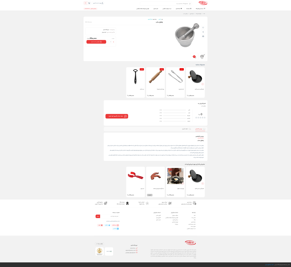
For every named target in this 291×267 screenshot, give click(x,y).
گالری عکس (158, 215)
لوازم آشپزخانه (197, 14)
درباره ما (176, 224)
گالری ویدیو (158, 218)
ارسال (98, 216)
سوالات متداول (175, 215)
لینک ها (188, 9)
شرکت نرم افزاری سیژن (269, 264)
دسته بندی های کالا (200, 9)
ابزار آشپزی (191, 14)
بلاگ (195, 220)
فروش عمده (193, 226)
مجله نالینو (178, 9)
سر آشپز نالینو (175, 220)
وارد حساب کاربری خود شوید (116, 116)
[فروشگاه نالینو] (203, 3)
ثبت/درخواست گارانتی (167, 9)
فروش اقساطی (175, 222)
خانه (203, 14)
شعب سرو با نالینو (192, 224)
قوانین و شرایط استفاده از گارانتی (142, 9)
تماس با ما (194, 218)
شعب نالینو (156, 9)
